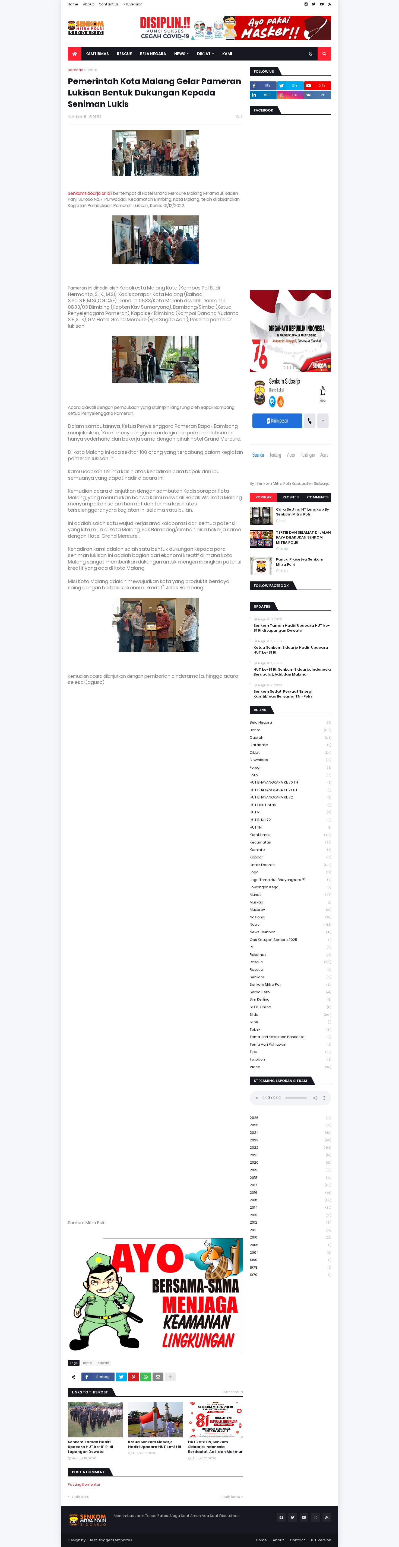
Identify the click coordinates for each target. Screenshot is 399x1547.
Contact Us (109, 4)
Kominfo (290, 849)
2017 (290, 1185)
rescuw (290, 969)
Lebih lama (230, 1496)
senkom (290, 977)
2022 (290, 1147)
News (290, 924)
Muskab (290, 902)
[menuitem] (74, 54)
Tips (290, 1051)
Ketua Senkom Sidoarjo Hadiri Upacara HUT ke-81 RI (154, 1444)
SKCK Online (290, 1007)
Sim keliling (290, 999)
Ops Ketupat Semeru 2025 (290, 939)
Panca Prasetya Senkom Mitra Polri (299, 562)
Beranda (75, 69)
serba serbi (290, 992)
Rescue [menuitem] (124, 53)
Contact (297, 1540)
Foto (290, 775)
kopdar (290, 857)
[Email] (158, 1377)
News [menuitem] (179, 53)
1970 (290, 1274)
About (88, 4)
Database (290, 744)
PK (290, 947)
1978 (290, 1267)
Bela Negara (290, 722)
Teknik (290, 1029)
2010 (290, 1237)
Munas (290, 894)
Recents (291, 497)
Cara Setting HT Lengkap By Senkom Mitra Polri (302, 512)
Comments (317, 497)
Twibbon (290, 1059)
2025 (290, 1125)
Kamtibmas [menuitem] (97, 53)
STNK (290, 1021)
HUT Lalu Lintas (290, 804)
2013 (290, 1215)
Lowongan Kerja (290, 887)
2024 (290, 1132)
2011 (290, 1230)
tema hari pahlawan (290, 1044)
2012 (290, 1222)
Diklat (290, 752)
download (290, 759)
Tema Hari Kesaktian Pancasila (290, 1036)
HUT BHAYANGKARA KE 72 (290, 797)
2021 (290, 1155)
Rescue (290, 962)
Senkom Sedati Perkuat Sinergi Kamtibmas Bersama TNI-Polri (283, 694)
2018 (290, 1177)
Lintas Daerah (290, 864)
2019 (290, 1170)
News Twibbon (290, 932)
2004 (290, 1252)
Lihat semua (232, 1392)
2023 (290, 1140)
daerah (103, 1363)
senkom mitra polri (290, 984)
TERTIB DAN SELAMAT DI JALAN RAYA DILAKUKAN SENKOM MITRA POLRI (303, 537)
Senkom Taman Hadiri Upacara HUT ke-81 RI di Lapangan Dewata (90, 1447)
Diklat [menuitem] (204, 53)
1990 (290, 1259)
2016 (290, 1192)
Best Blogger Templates (110, 1540)
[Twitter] (121, 1377)
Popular (263, 497)
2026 (290, 1117)
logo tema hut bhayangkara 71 (290, 879)
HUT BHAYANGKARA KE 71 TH (290, 789)
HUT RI (290, 812)
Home (73, 4)
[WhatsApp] (145, 1377)
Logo (290, 872)
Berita (92, 69)
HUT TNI (290, 827)
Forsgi (290, 767)
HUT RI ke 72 (290, 819)
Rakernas (290, 954)
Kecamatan (290, 842)
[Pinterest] (133, 1377)
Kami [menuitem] (227, 53)
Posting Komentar (84, 1484)
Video (290, 1066)
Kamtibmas (290, 834)
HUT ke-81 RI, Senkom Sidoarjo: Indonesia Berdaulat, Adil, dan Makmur (215, 1447)
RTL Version (132, 4)
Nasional (290, 917)
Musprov (290, 909)
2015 (290, 1199)
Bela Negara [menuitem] (153, 53)
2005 (290, 1244)
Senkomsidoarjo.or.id (89, 193)
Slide (290, 1014)
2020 (290, 1162)
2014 (290, 1207)
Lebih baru (80, 1496)
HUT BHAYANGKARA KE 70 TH (290, 782)
